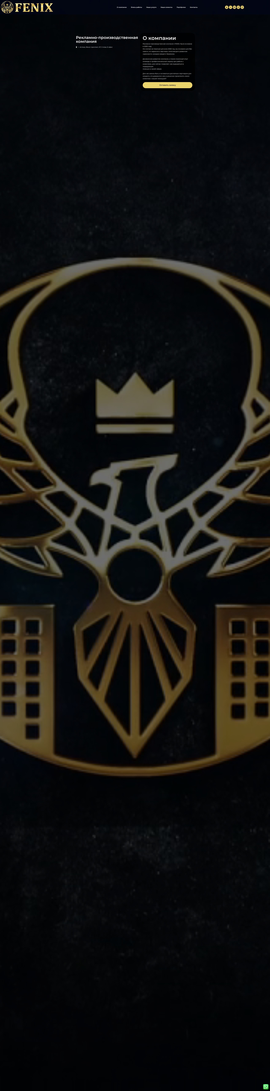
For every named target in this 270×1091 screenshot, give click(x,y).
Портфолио (181, 7)
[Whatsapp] (238, 7)
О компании (122, 7)
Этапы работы (136, 7)
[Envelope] (234, 7)
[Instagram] (242, 7)
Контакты (194, 7)
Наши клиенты (166, 7)
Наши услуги (151, 7)
